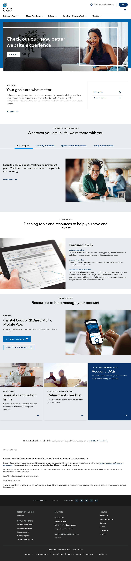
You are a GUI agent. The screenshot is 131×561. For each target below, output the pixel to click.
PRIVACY (27, 554)
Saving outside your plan (25, 539)
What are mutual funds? (25, 524)
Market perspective (23, 536)
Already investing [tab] (45, 146)
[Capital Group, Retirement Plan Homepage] (18, 7)
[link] (21, 397)
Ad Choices (103, 554)
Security (102, 534)
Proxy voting (104, 530)
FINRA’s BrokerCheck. (99, 441)
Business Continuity (41, 554)
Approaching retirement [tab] (73, 146)
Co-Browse (89, 554)
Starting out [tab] (23, 146)
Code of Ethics (58, 554)
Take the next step (61, 521)
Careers (102, 527)
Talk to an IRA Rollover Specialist (66, 525)
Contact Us (54, 500)
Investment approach (107, 519)
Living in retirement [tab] (103, 146)
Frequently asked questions (64, 529)
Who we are (104, 515)
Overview (20, 515)
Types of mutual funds (24, 528)
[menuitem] (12, 16)
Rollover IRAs (59, 518)
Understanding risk (23, 532)
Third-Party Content (74, 554)
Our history (103, 523)
